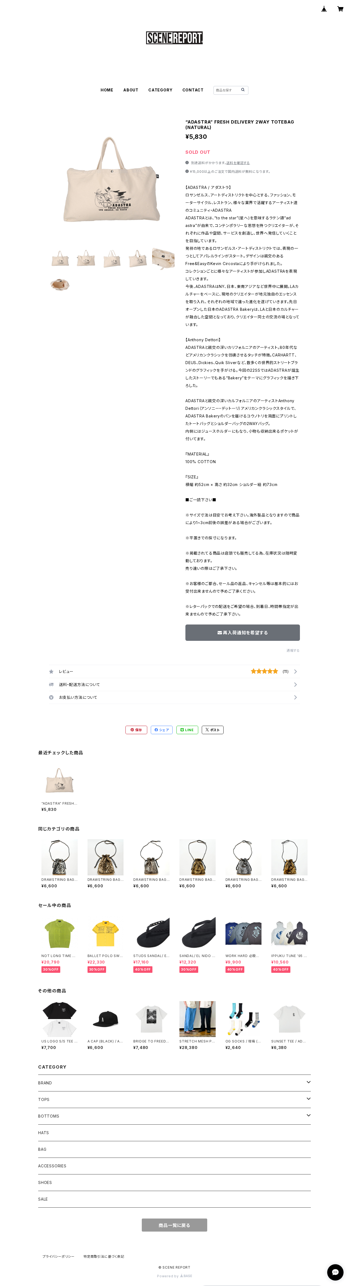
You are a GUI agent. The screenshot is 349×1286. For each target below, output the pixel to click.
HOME (107, 90)
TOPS (44, 1099)
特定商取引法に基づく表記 (103, 1256)
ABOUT (131, 90)
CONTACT (193, 90)
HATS (43, 1132)
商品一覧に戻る (174, 1225)
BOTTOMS (48, 1116)
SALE (43, 1199)
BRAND (45, 1083)
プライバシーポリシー (59, 1256)
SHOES (45, 1182)
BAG (42, 1149)
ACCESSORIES (52, 1166)
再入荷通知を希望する (245, 632)
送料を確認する (238, 163)
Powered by (168, 1276)
